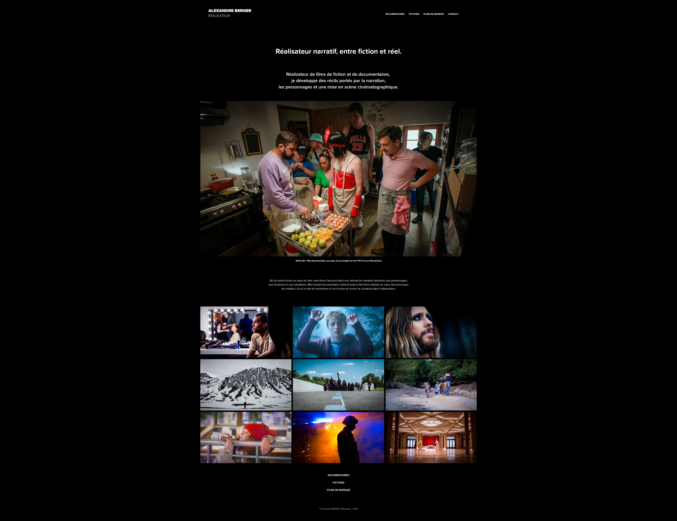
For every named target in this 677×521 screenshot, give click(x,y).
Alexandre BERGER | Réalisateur (336, 508)
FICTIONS (414, 14)
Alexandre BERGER (229, 10)
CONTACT (453, 14)
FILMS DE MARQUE (433, 14)
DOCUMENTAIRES (395, 14)
